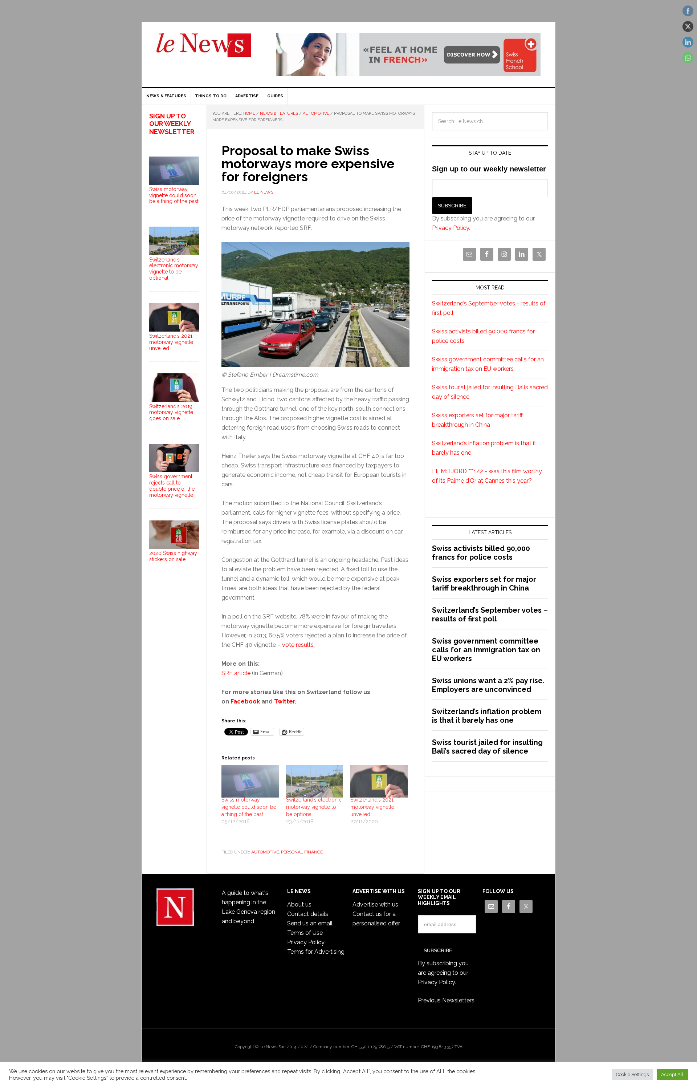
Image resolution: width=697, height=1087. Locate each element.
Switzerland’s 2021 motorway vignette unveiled (372, 807)
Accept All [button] (672, 1074)
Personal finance (302, 852)
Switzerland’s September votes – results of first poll (490, 614)
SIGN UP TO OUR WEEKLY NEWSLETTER (171, 123)
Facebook (245, 701)
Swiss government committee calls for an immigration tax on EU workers (486, 650)
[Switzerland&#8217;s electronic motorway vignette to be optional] (314, 781)
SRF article (235, 673)
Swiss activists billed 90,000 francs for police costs (481, 552)
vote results (298, 644)
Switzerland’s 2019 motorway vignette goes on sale (171, 412)
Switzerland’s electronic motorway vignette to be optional (314, 807)
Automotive (265, 852)
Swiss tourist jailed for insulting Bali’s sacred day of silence (487, 746)
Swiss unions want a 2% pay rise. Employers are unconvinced (488, 685)
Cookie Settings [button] (632, 1074)
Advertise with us (375, 904)
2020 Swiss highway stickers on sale (173, 556)
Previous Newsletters (446, 1000)
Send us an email (310, 923)
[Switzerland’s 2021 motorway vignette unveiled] (379, 781)
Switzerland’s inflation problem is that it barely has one (486, 716)
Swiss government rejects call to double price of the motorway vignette (172, 486)
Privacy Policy (450, 227)
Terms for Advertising (316, 951)
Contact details (307, 913)
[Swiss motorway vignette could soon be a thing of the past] (250, 781)
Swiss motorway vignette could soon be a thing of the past (248, 807)
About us (299, 904)
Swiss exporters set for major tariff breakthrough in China (484, 583)
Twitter (284, 701)
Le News (203, 49)
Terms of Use (305, 932)
